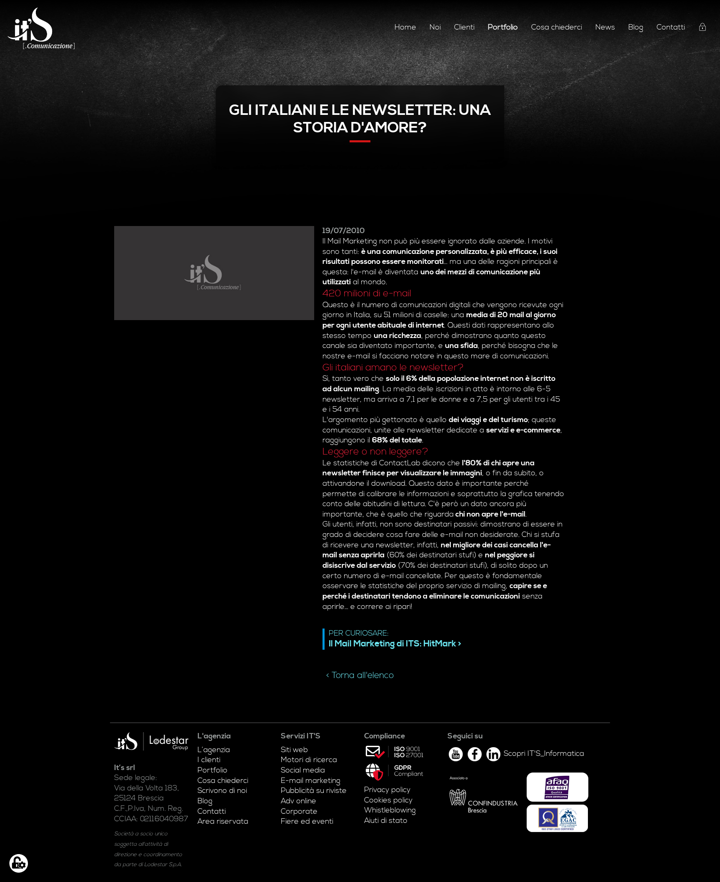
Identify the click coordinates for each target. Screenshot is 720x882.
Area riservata (223, 821)
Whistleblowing (390, 810)
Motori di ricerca (309, 760)
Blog (635, 27)
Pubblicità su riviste (314, 790)
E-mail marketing (310, 780)
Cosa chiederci (556, 27)
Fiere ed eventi (307, 821)
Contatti (671, 27)
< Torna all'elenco (360, 675)
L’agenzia (214, 750)
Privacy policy (387, 790)
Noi (435, 27)
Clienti (464, 27)
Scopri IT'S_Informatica (544, 753)
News (605, 27)
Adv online (298, 801)
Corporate (299, 811)
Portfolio (213, 770)
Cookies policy (388, 800)
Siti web (294, 750)
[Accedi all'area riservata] (702, 28)
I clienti (209, 760)
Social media (303, 770)
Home (405, 27)
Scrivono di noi (222, 790)
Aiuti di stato (386, 820)
